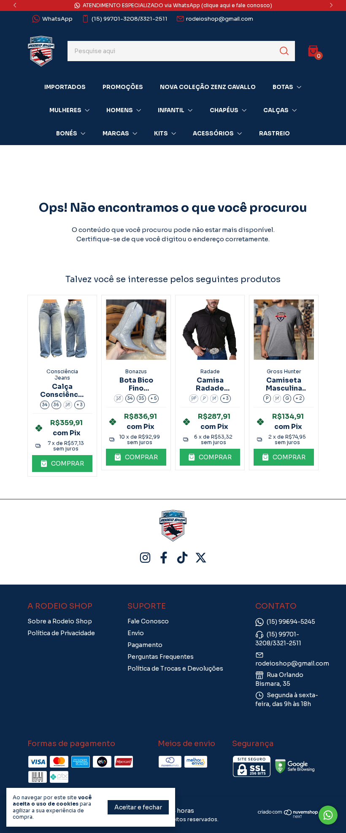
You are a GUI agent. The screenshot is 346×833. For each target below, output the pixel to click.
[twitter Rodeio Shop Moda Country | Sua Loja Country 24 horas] (201, 557)
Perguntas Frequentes (160, 656)
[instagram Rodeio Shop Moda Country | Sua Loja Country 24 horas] (145, 557)
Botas (283, 87)
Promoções (123, 87)
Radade (210, 371)
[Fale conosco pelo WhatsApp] (328, 815)
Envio (135, 633)
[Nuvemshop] (288, 816)
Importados (65, 87)
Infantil (171, 110)
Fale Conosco (148, 621)
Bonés (66, 133)
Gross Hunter (284, 371)
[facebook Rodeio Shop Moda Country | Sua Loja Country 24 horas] (163, 557)
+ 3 (79, 404)
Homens (119, 110)
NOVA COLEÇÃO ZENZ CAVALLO (208, 87)
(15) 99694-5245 (291, 621)
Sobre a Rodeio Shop (59, 621)
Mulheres (65, 110)
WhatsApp (57, 18)
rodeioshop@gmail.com (219, 18)
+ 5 (153, 398)
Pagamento (144, 645)
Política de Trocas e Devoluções (175, 668)
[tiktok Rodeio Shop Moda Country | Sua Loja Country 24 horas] (182, 557)
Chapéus (224, 110)
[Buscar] (283, 51)
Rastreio (274, 133)
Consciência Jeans (62, 374)
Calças (276, 110)
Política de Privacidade (61, 633)
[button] (62, 463)
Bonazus (136, 371)
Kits (161, 133)
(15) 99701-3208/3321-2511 (130, 18)
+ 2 (298, 398)
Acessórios (213, 133)
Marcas (116, 133)
